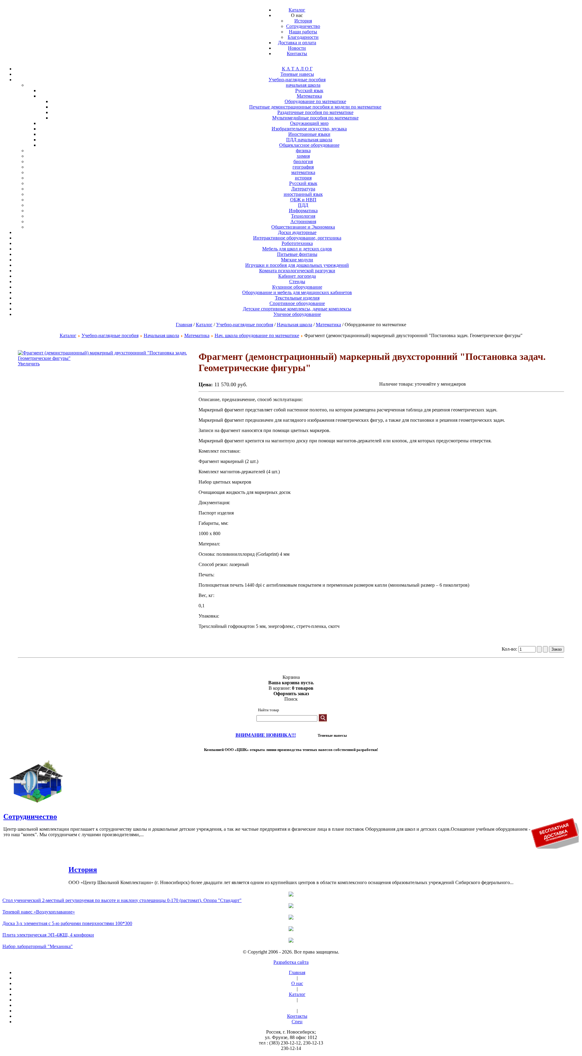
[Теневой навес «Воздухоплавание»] (291, 906)
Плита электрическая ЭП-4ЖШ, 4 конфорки (48, 934)
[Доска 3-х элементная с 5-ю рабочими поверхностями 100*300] (291, 918)
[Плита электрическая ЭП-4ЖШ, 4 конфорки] (291, 929)
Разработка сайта (291, 962)
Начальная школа (294, 324)
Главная (184, 324)
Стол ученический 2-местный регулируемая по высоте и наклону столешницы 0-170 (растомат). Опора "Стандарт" (122, 900)
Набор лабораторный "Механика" (37, 946)
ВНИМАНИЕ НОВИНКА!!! (266, 735)
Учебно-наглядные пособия (244, 324)
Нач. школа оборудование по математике (257, 335)
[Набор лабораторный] (291, 941)
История (83, 869)
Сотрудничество (30, 816)
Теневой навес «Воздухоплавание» (38, 911)
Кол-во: (510, 649)
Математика (328, 324)
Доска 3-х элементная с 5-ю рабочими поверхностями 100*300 (67, 923)
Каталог (204, 324)
